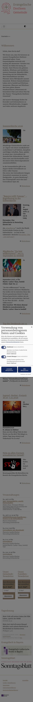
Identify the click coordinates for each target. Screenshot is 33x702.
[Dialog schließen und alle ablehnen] (31, 326)
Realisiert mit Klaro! (26, 374)
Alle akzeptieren (24, 369)
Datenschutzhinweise (13, 342)
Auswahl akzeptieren (9, 369)
